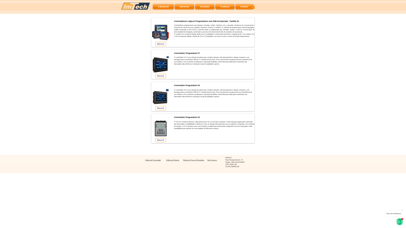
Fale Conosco (212, 160)
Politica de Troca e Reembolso (193, 160)
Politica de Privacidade (153, 160)
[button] (205, 6)
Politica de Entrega (172, 160)
